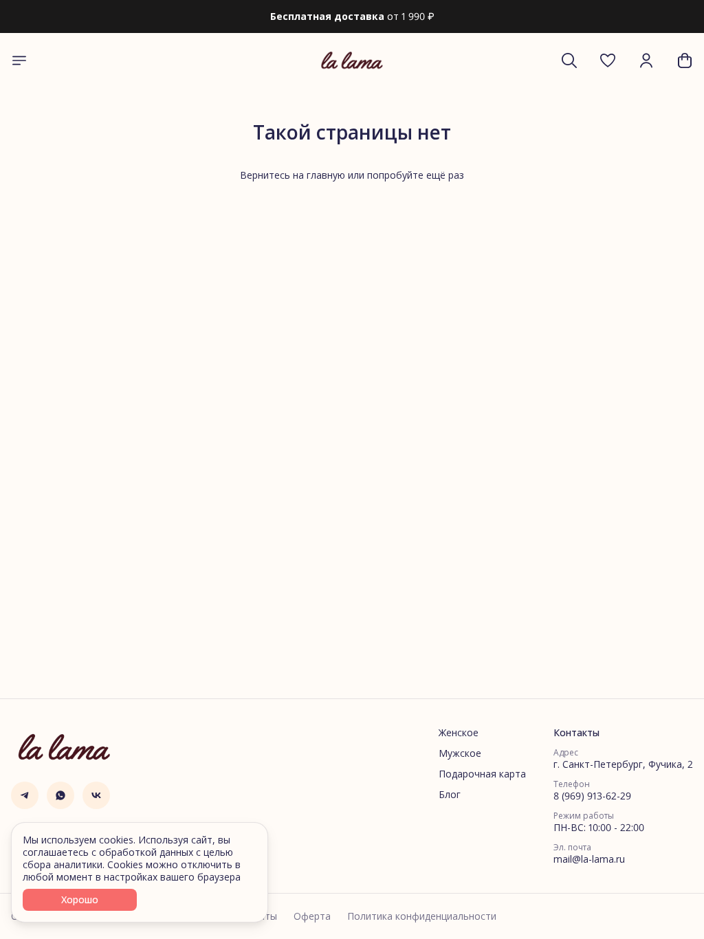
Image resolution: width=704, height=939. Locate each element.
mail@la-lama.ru (589, 859)
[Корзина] (684, 60)
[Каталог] (19, 60)
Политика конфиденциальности (421, 916)
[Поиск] (569, 60)
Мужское (460, 753)
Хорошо (79, 899)
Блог (450, 794)
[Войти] (646, 60)
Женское (458, 733)
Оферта (312, 916)
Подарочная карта (482, 774)
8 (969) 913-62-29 (592, 796)
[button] (608, 60)
